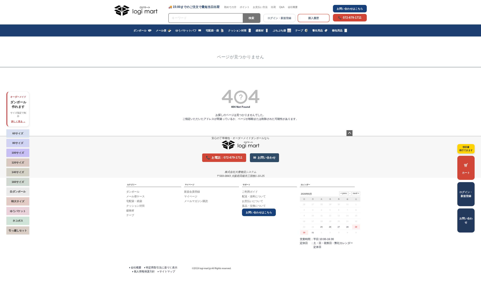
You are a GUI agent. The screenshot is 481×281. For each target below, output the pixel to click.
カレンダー (305, 185)
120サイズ (18, 162)
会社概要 (293, 7)
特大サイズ (17, 201)
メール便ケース (135, 196)
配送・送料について (254, 196)
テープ (299, 30)
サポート (246, 185)
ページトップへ (349, 133)
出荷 (273, 7)
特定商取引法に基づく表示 (161, 267)
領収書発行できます (466, 149)
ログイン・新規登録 (279, 18)
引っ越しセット (18, 230)
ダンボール (140, 30)
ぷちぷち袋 (279, 30)
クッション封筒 (237, 30)
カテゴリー (131, 185)
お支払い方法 (260, 7)
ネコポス (18, 220)
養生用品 (317, 30)
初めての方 (230, 7)
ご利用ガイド (250, 191)
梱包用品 (337, 30)
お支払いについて (252, 201)
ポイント (245, 7)
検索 (251, 18)
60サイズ (17, 133)
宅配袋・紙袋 (134, 201)
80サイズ (17, 142)
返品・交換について (254, 205)
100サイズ (18, 152)
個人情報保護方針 (144, 271)
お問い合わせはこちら (350, 8)
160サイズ (18, 181)
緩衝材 (260, 30)
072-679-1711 (352, 17)
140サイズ (18, 172)
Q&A (281, 7)
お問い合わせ (466, 220)
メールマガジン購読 (196, 201)
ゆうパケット (18, 210)
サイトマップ (167, 271)
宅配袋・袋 (212, 30)
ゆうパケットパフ (186, 30)
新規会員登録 (192, 191)
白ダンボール (18, 191)
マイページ (189, 185)
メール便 (161, 30)
